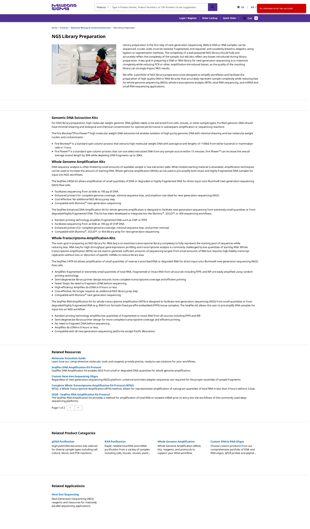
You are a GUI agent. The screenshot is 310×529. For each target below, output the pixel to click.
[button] (187, 18)
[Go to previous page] (79, 407)
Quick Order (229, 18)
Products (64, 27)
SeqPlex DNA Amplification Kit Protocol (76, 367)
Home (54, 27)
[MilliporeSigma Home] (64, 7)
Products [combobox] (101, 7)
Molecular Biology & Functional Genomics (91, 27)
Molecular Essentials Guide (69, 358)
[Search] (212, 7)
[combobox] (156, 7)
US (242, 7)
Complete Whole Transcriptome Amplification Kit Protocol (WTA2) (93, 385)
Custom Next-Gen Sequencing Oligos (75, 376)
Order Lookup (209, 18)
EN (252, 7)
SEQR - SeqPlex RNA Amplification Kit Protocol (81, 394)
